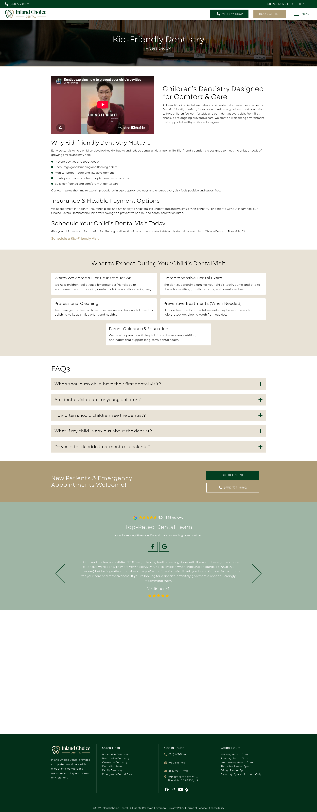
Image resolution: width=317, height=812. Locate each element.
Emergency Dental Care (117, 774)
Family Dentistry (112, 770)
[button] (286, 4)
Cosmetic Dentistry (114, 762)
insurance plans (100, 209)
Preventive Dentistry (115, 754)
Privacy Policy (176, 808)
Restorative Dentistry (115, 758)
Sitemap (161, 808)
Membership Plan (83, 213)
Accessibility (216, 808)
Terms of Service (196, 808)
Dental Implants (112, 766)
